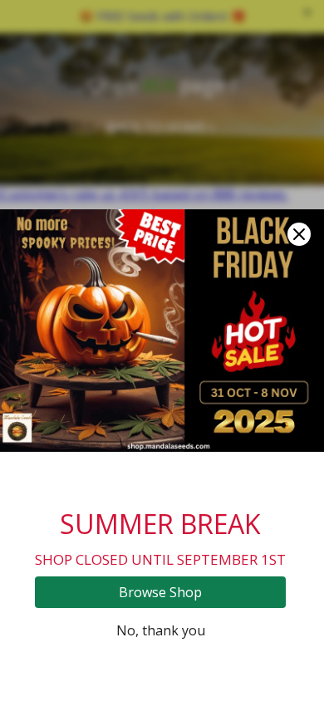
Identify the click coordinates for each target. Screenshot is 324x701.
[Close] (299, 234)
